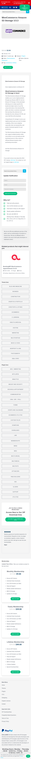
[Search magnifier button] (27, 11)
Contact (4, 704)
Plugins (23, 56)
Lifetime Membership (15, 642)
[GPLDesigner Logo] (4, 7)
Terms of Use (5, 718)
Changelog (4, 697)
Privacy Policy (5, 721)
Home (3, 685)
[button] (29, 3)
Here (20, 60)
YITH (3, 694)
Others (20, 270)
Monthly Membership (15, 571)
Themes (4, 688)
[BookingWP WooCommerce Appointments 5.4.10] (15, 257)
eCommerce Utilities (11, 62)
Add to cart (8, 67)
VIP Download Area (7, 712)
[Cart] (16, 7)
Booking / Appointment (9, 273)
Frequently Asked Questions (9, 715)
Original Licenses (6, 701)
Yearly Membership (15, 607)
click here (13, 160)
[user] (14, 7)
